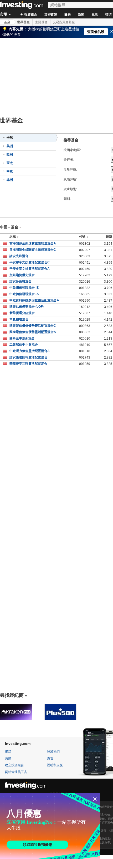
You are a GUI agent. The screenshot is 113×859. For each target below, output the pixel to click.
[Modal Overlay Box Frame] (50, 826)
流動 (8, 758)
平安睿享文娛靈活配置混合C (29, 262)
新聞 (81, 14)
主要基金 (41, 22)
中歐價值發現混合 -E (24, 287)
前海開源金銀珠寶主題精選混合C (32, 250)
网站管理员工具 (16, 772)
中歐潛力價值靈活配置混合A (29, 351)
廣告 (50, 758)
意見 (95, 14)
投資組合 (30, 14)
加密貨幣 (50, 14)
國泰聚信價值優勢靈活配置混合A (32, 332)
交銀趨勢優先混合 (22, 275)
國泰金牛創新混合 (22, 338)
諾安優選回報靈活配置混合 (28, 357)
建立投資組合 (14, 765)
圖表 (67, 14)
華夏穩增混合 (18, 319)
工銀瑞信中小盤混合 (23, 344)
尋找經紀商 (12, 695)
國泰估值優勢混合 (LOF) (26, 306)
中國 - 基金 (9, 227)
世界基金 (23, 22)
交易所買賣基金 (64, 22)
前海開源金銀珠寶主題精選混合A (32, 243)
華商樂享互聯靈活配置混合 (28, 363)
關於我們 (53, 751)
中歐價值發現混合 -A (24, 294)
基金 (7, 22)
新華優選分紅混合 (22, 313)
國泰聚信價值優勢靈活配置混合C (32, 325)
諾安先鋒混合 (18, 256)
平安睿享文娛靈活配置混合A (29, 269)
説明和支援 (55, 765)
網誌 (8, 751)
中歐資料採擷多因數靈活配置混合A (34, 300)
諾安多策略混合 (20, 281)
